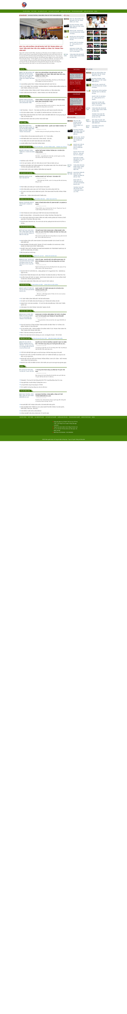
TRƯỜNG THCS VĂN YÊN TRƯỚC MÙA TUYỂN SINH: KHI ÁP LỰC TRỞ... (78, 189)
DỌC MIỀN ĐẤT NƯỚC (42, 11)
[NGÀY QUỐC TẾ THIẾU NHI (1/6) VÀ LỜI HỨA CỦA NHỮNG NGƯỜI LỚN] (70, 180)
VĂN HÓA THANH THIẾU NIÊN (55, 338)
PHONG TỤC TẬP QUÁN (62, 146)
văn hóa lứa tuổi (25, 338)
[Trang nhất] (21, 11)
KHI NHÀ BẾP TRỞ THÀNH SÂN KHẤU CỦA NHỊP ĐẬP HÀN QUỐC (38, 404)
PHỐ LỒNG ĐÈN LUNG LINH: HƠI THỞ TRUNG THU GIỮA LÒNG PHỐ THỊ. (40, 189)
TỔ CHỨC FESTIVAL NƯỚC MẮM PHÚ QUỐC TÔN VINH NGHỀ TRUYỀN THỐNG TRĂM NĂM (43, 192)
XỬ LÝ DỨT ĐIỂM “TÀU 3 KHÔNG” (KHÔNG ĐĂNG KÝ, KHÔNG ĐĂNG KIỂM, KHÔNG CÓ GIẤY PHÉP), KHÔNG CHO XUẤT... (44, 87)
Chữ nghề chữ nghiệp (26, 173)
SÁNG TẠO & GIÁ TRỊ (51, 198)
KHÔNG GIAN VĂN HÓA (65, 11)
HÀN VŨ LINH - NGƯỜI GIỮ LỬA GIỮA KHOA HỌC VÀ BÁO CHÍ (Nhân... (77, 32)
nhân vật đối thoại (25, 256)
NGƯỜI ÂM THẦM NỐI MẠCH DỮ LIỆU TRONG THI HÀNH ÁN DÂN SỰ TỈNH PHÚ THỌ (43, 275)
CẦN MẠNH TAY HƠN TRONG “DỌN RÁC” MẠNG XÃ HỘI (35, 307)
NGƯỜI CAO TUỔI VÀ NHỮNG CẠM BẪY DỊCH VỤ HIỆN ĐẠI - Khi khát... (77, 38)
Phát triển (23, 122)
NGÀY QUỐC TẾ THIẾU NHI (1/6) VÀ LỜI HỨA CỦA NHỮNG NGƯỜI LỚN (78, 182)
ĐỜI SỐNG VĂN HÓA (40, 198)
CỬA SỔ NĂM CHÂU (25, 390)
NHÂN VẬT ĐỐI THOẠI (88, 11)
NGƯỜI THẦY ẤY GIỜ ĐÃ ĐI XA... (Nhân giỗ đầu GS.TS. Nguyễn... (76, 44)
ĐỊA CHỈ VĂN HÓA (38, 146)
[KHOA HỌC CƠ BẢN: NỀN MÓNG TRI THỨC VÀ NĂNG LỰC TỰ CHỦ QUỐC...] (66, 49)
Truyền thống (24, 96)
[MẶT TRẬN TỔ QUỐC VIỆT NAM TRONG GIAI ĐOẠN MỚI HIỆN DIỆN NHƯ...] (88, 120)
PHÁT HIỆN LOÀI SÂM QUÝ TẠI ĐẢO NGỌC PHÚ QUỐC (35, 186)
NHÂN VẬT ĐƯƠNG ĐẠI (51, 255)
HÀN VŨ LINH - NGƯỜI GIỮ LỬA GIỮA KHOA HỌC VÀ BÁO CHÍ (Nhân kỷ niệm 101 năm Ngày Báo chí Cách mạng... (50, 261)
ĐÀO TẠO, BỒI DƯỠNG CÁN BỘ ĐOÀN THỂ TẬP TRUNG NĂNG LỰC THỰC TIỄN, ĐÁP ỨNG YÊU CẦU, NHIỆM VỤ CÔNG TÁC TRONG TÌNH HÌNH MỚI (41, 48)
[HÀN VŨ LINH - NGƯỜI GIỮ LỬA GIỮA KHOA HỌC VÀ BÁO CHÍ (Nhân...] (66, 31)
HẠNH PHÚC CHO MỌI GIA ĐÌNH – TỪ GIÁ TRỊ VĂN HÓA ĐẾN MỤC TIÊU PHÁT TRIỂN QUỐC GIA (43, 304)
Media (21, 366)
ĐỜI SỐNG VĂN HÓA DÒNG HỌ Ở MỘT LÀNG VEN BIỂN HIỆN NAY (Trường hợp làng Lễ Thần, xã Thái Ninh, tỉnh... (43, 115)
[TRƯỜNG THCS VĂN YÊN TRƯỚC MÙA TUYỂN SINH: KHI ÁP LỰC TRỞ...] (70, 188)
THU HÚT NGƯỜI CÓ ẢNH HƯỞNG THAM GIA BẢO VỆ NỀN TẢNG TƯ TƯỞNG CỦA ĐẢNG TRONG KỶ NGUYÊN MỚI (42, 325)
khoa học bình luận (26, 310)
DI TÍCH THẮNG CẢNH (49, 146)
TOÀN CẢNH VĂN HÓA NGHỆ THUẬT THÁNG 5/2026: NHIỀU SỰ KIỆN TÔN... (77, 56)
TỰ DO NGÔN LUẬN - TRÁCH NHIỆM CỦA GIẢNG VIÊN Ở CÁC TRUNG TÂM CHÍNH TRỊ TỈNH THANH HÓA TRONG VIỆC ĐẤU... (43, 329)
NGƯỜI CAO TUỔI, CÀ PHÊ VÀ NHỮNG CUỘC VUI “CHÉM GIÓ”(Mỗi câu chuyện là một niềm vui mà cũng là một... (43, 355)
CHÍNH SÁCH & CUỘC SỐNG (51, 284)
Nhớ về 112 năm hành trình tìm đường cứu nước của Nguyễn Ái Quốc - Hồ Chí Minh (41, 335)
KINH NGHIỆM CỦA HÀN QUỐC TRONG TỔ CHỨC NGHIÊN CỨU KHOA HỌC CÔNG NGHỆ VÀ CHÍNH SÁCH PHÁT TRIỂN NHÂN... (42, 245)
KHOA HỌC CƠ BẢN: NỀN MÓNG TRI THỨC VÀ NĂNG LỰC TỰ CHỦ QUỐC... (76, 50)
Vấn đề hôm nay (24, 284)
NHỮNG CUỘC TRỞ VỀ (27, 160)
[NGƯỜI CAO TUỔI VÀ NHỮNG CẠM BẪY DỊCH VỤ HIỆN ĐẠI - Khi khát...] (66, 37)
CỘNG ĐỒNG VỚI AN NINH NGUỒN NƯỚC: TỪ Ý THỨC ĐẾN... (37, 136)
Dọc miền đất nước (25, 147)
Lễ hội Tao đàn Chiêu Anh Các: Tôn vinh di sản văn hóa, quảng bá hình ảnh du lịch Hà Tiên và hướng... (43, 222)
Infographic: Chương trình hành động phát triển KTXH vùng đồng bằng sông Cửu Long (41, 380)
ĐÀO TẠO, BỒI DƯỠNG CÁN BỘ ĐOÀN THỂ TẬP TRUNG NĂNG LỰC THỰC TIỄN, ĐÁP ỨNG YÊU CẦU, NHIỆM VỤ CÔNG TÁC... (50, 74)
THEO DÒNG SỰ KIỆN (37, 284)
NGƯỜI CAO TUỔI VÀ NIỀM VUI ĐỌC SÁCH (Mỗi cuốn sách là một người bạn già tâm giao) (43, 362)
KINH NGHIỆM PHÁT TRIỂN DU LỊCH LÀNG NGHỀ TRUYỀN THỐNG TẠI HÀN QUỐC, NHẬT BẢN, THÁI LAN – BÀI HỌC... (42, 407)
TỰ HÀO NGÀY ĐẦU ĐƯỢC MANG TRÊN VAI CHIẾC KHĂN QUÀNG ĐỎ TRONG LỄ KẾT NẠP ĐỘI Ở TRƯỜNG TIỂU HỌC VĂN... (43, 218)
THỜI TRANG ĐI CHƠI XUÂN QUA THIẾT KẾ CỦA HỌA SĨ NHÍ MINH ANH (39, 213)
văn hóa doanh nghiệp (26, 226)
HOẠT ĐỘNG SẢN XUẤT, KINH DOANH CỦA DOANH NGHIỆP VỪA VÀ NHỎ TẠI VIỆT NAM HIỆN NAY (42, 241)
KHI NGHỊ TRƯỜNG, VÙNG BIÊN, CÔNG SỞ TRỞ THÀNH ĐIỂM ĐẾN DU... (77, 26)
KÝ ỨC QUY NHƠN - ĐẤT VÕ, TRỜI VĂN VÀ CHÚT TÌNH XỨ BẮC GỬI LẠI (40, 163)
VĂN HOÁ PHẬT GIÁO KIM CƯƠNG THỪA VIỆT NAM (34, 118)
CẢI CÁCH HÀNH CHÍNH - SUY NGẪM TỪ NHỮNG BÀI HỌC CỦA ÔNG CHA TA (41, 112)
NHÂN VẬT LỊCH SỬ (39, 255)
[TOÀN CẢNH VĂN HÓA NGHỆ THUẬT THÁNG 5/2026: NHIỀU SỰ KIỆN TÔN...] (66, 55)
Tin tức (22, 69)
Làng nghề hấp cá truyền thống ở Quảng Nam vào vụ (33, 382)
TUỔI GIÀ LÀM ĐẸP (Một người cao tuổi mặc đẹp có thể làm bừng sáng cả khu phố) (41, 352)
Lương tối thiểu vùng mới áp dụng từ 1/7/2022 (32, 384)
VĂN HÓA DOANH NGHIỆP (77, 11)
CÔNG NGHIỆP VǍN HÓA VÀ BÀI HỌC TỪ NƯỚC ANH (35, 413)
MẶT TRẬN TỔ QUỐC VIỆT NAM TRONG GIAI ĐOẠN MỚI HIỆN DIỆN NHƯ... (99, 121)
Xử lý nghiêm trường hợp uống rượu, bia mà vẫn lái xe (34, 387)
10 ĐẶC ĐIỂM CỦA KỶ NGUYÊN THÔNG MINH (33, 143)
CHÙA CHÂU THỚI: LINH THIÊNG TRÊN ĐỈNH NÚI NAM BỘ (36, 169)
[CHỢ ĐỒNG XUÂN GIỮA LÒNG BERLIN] (88, 126)
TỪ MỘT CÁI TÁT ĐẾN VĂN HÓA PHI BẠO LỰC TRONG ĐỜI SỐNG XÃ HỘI (40, 301)
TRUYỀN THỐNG (26, 11)
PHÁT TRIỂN (33, 11)
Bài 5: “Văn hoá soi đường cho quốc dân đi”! (31, 332)
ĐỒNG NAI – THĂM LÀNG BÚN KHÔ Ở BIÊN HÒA (33, 195)
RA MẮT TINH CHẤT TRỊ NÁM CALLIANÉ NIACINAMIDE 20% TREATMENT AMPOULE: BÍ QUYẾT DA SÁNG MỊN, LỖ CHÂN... (43, 249)
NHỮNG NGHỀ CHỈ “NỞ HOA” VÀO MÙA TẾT (48, 176)
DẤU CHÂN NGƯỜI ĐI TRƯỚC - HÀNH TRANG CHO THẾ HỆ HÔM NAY (39, 92)
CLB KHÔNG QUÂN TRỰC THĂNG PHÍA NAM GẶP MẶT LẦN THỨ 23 (38, 84)
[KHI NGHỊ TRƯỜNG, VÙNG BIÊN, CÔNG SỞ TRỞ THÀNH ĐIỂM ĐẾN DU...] (66, 25)
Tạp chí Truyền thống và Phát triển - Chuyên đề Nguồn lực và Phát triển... (76, 82)
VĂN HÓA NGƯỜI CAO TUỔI (40, 338)
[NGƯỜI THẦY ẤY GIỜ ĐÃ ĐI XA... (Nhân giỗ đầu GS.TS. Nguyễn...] (66, 43)
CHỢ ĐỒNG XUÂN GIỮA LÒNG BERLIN (31, 410)
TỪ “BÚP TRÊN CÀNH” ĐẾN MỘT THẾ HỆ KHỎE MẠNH (35, 298)
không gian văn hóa (26, 199)
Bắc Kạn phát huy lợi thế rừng (28, 252)
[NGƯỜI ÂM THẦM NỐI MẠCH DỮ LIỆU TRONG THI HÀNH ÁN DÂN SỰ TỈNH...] (70, 173)
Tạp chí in (76, 69)
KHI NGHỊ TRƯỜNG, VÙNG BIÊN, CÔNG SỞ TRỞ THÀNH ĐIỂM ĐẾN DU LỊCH (45, 15)
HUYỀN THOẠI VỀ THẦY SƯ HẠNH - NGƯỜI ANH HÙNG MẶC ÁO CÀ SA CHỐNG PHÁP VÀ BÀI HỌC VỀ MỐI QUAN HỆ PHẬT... (43, 278)
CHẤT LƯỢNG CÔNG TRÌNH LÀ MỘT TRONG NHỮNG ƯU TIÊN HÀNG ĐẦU (40, 90)
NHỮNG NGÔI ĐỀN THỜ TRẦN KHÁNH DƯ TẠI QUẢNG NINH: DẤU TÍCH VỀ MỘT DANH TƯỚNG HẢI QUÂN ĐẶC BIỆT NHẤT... (43, 166)
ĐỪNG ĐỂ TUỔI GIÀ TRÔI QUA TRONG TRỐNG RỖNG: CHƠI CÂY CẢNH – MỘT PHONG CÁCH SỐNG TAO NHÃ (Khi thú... (44, 359)
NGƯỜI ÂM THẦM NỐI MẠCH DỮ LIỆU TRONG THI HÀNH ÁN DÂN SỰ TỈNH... (78, 174)
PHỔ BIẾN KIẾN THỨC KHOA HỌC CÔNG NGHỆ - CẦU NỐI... (36, 138)
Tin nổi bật (89, 69)
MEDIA (95, 11)
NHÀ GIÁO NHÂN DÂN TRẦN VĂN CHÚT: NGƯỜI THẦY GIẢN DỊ (37, 281)
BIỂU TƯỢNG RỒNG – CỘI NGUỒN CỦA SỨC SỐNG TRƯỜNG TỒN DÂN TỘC (41, 215)
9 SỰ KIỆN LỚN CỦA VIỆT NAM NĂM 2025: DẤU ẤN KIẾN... (36, 140)
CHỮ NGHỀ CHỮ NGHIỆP (54, 11)
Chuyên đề (76, 94)
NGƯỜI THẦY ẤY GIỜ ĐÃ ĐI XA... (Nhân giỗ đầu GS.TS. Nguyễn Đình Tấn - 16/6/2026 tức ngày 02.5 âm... (43, 271)
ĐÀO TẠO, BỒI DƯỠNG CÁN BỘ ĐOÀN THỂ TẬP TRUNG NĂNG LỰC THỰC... (76, 20)
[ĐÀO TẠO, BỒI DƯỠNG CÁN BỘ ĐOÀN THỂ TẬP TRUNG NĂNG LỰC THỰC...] (66, 19)
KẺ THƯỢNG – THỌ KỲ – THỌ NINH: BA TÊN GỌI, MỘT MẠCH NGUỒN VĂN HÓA (42, 110)
